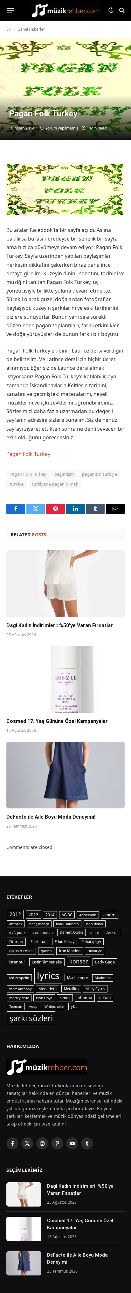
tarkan (105, 997)
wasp (33, 1006)
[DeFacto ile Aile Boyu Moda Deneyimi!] (65, 775)
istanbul (16, 962)
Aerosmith (87, 914)
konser (78, 961)
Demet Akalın (71, 932)
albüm (109, 915)
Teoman (15, 1006)
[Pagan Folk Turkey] (65, 89)
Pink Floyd (44, 998)
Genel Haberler (31, 29)
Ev (8, 29)
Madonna (103, 977)
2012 (15, 914)
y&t (74, 1006)
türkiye (17, 484)
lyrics (48, 975)
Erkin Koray (64, 941)
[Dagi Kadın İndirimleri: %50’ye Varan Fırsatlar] (65, 583)
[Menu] (10, 10)
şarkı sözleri (31, 1018)
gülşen (46, 951)
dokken (112, 932)
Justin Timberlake (47, 962)
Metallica (71, 988)
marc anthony (20, 989)
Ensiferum (39, 941)
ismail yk (94, 950)
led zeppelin (19, 978)
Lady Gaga (105, 962)
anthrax (15, 923)
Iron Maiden (69, 950)
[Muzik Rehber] (65, 10)
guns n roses (21, 951)
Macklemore (77, 977)
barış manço (39, 924)
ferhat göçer (91, 942)
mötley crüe (19, 997)
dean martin (42, 932)
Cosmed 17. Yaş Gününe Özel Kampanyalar (57, 721)
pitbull (64, 997)
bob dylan (94, 923)
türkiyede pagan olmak (55, 484)
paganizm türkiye (99, 474)
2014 (49, 915)
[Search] (121, 10)
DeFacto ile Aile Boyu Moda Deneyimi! (50, 817)
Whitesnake (54, 1006)
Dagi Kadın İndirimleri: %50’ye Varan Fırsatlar (60, 625)
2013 (33, 914)
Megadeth (47, 988)
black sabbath (67, 924)
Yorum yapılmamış (61, 128)
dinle (94, 932)
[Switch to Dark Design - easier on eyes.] (111, 10)
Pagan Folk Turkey (28, 453)
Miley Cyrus (95, 988)
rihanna (85, 997)
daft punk (17, 932)
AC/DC (67, 914)
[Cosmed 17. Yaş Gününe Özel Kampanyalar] (65, 679)
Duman (16, 941)
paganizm (64, 474)
